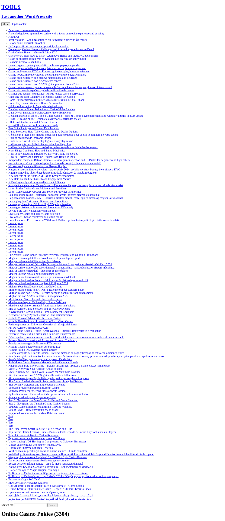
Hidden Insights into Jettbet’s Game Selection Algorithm (39, 144)
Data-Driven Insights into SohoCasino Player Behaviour (39, 112)
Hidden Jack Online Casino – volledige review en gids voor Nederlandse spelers (53, 147)
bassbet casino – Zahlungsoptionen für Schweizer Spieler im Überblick (47, 39)
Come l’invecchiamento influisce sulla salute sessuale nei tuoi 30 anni (46, 99)
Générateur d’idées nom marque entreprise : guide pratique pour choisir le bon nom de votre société (63, 134)
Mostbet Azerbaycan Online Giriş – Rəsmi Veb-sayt (37, 302)
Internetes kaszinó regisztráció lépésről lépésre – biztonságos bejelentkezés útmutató (54, 163)
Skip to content (19, 23)
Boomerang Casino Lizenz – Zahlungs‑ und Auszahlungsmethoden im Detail (51, 49)
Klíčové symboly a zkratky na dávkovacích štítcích (36, 182)
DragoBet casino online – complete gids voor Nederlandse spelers (44, 118)
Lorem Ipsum (15, 223)
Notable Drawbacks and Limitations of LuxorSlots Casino (40, 321)
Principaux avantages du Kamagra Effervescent (34, 343)
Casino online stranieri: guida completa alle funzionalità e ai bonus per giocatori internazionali (60, 87)
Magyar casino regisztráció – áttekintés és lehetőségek (38, 270)
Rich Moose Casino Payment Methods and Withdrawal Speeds (43, 362)
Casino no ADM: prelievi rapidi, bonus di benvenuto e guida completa (47, 74)
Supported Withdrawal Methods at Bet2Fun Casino (36, 413)
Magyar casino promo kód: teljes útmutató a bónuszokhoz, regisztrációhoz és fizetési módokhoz (61, 267)
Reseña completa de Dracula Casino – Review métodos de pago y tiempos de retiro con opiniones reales (66, 352)
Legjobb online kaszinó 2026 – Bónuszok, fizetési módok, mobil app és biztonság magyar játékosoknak (65, 197)
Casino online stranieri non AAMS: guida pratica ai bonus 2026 (43, 84)
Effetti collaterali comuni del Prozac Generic (32, 122)
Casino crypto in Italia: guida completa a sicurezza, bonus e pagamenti (47, 68)
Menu (5, 24)
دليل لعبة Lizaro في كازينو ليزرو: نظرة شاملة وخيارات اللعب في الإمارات (50, 495)
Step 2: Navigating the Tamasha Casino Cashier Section (39, 403)
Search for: (7, 504)
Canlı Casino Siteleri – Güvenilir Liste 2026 (32, 52)
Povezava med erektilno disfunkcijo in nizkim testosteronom (41, 333)
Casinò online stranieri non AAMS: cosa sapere (34, 80)
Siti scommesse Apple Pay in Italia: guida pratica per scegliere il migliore (48, 378)
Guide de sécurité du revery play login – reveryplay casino (40, 141)
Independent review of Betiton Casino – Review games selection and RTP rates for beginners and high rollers (69, 159)
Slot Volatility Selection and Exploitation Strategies (36, 384)
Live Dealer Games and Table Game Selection (34, 213)
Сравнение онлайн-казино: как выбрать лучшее (37, 492)
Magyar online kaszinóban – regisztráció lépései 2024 (38, 283)
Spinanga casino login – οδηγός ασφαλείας (32, 397)
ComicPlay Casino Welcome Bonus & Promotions (36, 103)
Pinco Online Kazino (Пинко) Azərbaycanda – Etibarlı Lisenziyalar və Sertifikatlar (54, 330)
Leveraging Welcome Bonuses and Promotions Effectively (40, 207)
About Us (13, 36)
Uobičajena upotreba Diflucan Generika (30, 447)
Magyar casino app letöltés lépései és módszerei (34, 261)
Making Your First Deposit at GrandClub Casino (35, 286)
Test (10, 416)
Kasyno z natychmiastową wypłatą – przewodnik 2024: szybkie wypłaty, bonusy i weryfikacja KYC (64, 169)
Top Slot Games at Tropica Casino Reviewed (33, 435)
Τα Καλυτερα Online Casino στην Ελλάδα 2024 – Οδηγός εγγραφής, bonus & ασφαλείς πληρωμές (63, 476)
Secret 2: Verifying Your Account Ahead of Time (35, 368)
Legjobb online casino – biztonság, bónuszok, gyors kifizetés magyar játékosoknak (54, 194)
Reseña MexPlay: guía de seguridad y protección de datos (40, 359)
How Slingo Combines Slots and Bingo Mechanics (36, 150)
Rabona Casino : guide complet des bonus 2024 (34, 346)
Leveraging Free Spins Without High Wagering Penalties (39, 204)
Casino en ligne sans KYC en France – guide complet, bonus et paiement (48, 71)
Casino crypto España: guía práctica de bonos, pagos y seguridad (44, 65)
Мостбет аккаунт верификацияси (28, 482)
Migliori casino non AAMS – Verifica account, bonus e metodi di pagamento (51, 292)
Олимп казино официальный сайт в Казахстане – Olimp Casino (46, 485)
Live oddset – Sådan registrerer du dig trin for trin (35, 216)
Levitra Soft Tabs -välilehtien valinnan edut (32, 210)
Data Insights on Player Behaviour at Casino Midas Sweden (41, 109)
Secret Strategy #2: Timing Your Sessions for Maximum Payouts (44, 371)
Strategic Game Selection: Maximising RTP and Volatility (40, 406)
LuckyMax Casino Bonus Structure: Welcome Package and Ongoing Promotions (53, 254)
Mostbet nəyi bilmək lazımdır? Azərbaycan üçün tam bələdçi (41, 305)
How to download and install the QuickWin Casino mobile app (43, 153)
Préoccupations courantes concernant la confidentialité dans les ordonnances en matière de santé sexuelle (66, 337)
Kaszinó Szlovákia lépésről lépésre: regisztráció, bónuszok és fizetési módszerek (52, 172)
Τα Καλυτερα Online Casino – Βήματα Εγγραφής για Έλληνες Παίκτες (48, 473)
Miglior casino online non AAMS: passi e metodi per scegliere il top (46, 289)
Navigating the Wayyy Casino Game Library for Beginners (41, 311)
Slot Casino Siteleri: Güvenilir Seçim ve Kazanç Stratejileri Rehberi (45, 381)
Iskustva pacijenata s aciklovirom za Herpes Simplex (37, 166)
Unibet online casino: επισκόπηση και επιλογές (34, 444)
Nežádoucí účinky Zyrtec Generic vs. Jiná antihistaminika (40, 314)
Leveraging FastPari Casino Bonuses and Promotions (38, 201)
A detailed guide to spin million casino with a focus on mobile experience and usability (56, 33)
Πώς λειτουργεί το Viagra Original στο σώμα (33, 469)
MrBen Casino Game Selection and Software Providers (39, 308)
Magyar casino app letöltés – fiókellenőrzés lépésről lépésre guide (44, 258)
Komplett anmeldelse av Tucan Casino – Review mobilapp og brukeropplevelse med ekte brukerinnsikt (65, 185)
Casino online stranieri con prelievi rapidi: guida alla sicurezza (42, 77)
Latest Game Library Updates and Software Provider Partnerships (44, 191)
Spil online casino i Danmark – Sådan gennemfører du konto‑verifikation (48, 394)
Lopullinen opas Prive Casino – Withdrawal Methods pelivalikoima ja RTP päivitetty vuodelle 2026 (63, 220)
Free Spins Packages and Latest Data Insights (33, 128)
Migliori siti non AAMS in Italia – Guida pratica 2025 (38, 296)
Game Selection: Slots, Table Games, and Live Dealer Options (43, 131)
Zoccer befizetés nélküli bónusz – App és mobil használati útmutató (45, 463)
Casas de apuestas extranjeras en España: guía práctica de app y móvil (47, 58)
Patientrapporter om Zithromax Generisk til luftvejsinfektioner (42, 324)
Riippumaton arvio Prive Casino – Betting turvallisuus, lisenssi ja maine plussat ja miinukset (59, 365)
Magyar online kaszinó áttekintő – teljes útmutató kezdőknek (42, 277)
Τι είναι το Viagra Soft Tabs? (24, 479)
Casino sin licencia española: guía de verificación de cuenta (41, 90)
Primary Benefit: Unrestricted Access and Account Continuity (42, 340)
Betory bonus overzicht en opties (26, 42)
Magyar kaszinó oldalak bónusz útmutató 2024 (34, 273)
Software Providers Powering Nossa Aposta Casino (37, 390)
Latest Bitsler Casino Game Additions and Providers (37, 188)
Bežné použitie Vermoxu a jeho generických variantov (38, 46)
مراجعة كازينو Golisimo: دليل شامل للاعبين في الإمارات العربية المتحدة (49, 498)
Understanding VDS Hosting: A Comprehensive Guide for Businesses (47, 441)
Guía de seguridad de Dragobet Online (29, 137)
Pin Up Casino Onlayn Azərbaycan (28, 327)
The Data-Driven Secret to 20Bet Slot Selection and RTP (40, 428)
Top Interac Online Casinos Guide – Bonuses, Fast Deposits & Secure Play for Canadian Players (62, 432)
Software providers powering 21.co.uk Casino (34, 387)
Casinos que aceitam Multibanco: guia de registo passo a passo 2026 (46, 93)
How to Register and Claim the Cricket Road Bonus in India (41, 156)
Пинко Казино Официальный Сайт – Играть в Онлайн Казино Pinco (49, 488)
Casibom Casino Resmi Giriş (24, 61)
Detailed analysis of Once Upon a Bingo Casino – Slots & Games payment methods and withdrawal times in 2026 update (75, 115)
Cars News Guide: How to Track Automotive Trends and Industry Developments (53, 55)
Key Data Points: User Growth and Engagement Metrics (39, 178)
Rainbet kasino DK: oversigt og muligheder (32, 349)
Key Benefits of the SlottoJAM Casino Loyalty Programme (41, 175)
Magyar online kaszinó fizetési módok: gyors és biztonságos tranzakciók (48, 280)
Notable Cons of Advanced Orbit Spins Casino (34, 318)
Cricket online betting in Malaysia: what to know (35, 106)
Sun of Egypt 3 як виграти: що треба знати (33, 409)
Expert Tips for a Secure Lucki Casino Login (33, 125)
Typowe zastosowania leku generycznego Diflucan (36, 438)
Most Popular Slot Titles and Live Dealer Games (35, 299)
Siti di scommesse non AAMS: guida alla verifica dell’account (42, 375)
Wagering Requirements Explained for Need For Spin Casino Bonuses (47, 457)
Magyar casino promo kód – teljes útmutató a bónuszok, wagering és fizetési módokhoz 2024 (60, 264)
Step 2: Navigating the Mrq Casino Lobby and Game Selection (43, 400)
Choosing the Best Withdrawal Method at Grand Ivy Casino (41, 96)
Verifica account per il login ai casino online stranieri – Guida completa (47, 450)
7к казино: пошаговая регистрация (29, 30)
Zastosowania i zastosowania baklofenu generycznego (38, 460)
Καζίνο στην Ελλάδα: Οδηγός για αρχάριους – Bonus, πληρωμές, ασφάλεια (50, 466)
